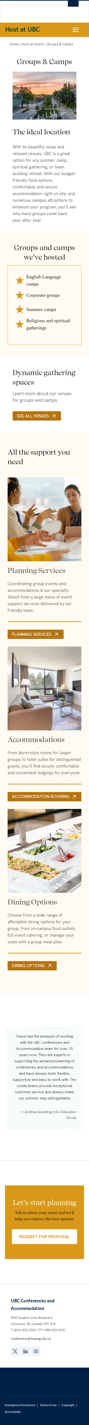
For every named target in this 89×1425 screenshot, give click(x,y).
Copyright (67, 1405)
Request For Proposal (44, 1236)
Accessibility (13, 1412)
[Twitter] (15, 1351)
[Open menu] (79, 30)
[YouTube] (35, 1351)
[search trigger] (73, 6)
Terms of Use (48, 1405)
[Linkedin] (25, 1351)
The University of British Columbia (30, 10)
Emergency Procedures (20, 1405)
